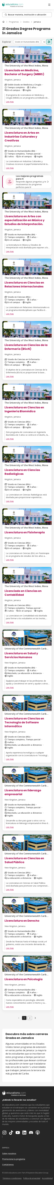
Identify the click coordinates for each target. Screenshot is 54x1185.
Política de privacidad (31, 1178)
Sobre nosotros (9, 1153)
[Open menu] (49, 4)
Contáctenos (8, 1164)
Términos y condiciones (12, 1178)
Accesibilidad (47, 1178)
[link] (37, 21)
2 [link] (29, 1018)
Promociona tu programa (13, 1159)
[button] (27, 42)
